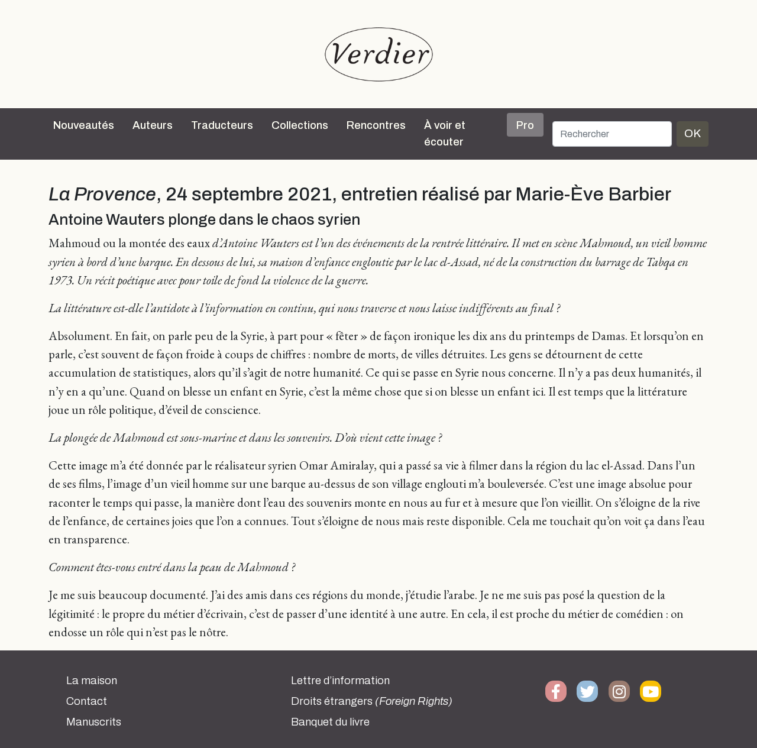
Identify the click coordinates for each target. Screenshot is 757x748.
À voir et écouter (444, 133)
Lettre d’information (340, 681)
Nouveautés (83, 125)
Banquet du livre (330, 722)
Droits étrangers (371, 701)
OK (692, 133)
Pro (525, 125)
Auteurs (152, 125)
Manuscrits (93, 722)
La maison (91, 681)
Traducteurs (222, 125)
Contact (86, 701)
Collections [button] (299, 125)
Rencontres (376, 125)
